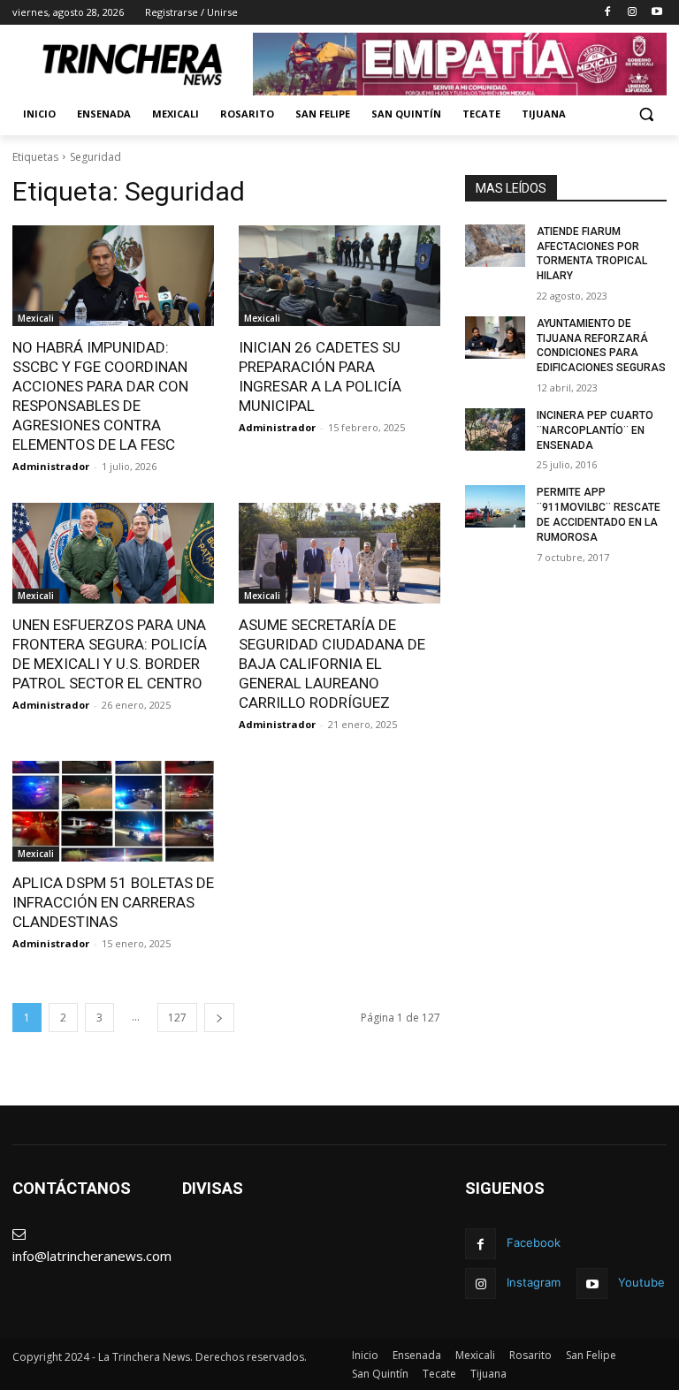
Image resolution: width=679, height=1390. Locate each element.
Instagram (534, 1282)
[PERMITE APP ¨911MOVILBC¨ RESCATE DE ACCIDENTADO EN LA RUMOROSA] (495, 506)
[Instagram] (632, 13)
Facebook (534, 1242)
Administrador (50, 466)
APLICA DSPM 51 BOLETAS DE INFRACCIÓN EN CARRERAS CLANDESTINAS (113, 902)
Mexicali (36, 318)
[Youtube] (656, 13)
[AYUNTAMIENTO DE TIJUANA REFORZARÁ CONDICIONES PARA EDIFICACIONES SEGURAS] (495, 337)
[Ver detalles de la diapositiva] (460, 64)
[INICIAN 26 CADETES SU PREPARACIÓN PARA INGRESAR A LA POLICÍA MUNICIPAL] (339, 275)
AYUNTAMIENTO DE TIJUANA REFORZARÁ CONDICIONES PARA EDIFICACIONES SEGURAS (601, 345)
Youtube (641, 1282)
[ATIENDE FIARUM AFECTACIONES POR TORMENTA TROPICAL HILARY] (495, 245)
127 (177, 1017)
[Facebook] (608, 13)
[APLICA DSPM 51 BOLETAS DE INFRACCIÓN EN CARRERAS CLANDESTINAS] (113, 811)
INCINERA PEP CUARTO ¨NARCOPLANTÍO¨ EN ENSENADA (595, 430)
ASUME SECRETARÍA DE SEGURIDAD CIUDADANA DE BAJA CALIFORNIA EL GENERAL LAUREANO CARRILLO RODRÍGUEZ (332, 663)
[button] (646, 114)
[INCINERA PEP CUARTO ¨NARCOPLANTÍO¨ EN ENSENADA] (495, 429)
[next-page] (219, 1017)
